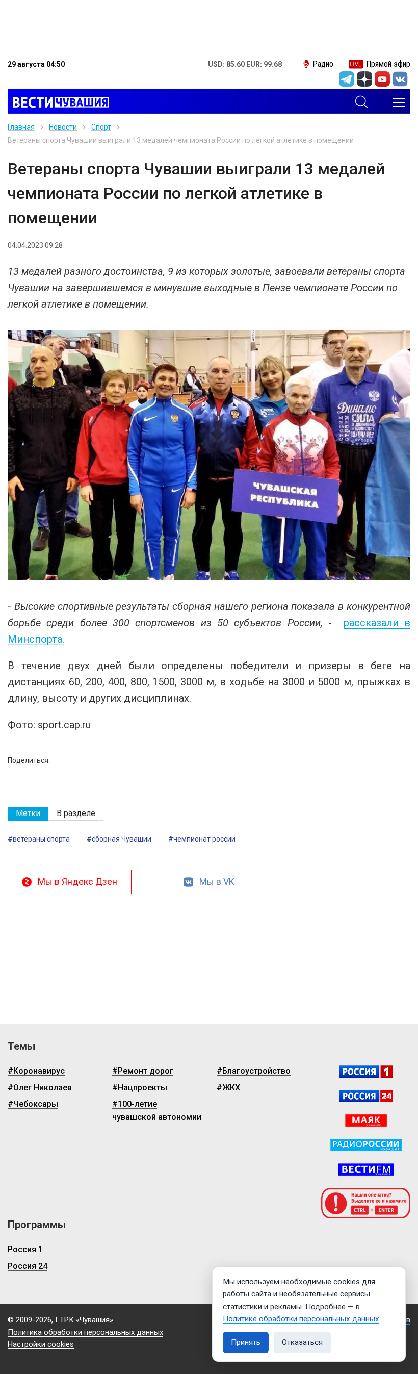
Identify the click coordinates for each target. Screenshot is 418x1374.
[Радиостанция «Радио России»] (366, 1145)
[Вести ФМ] (366, 1169)
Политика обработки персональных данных (85, 1332)
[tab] (28, 814)
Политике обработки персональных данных (301, 1319)
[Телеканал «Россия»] (366, 1071)
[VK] (400, 79)
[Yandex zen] (364, 79)
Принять (245, 1342)
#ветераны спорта (39, 839)
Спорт (101, 127)
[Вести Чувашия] (58, 102)
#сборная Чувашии (119, 839)
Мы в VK (216, 881)
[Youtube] (382, 79)
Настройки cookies (41, 1344)
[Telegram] (346, 79)
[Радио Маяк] (366, 1120)
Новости (63, 127)
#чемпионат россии (202, 839)
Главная (21, 127)
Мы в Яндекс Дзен (77, 881)
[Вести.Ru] (366, 1096)
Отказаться (302, 1342)
